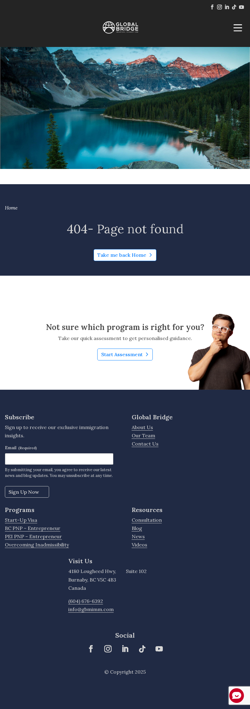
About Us (142, 427)
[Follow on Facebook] (212, 7)
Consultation (147, 520)
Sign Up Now (24, 492)
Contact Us (145, 444)
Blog (137, 528)
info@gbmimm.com (91, 609)
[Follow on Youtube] (241, 7)
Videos (139, 545)
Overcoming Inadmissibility (37, 545)
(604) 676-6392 (85, 601)
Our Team (143, 435)
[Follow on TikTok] (234, 7)
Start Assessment (126, 355)
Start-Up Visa (21, 520)
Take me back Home (121, 255)
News (138, 536)
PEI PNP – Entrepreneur (33, 536)
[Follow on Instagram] (219, 7)
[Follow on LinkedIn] (226, 7)
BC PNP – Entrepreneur (32, 528)
